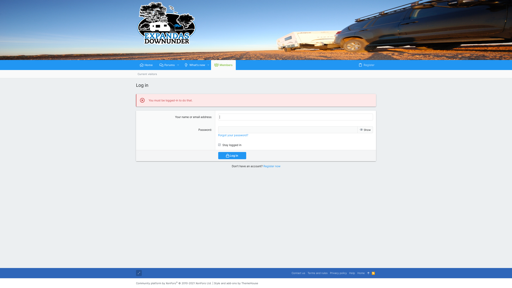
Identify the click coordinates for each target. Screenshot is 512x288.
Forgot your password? (233, 135)
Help (352, 273)
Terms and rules (318, 273)
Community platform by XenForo (174, 283)
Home (361, 273)
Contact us (298, 273)
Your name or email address (193, 117)
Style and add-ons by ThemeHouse (236, 283)
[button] (178, 65)
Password (204, 129)
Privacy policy (338, 273)
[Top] (368, 273)
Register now (271, 166)
